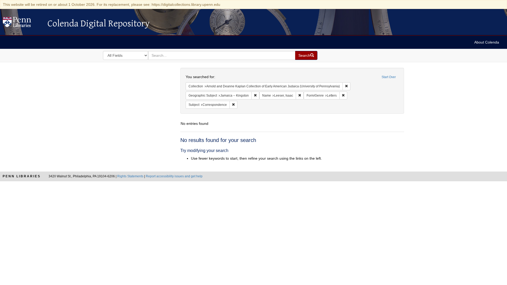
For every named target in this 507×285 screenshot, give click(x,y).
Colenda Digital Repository (22, 23)
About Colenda (486, 42)
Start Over (389, 77)
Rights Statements (130, 176)
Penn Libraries (22, 176)
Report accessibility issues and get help (174, 176)
